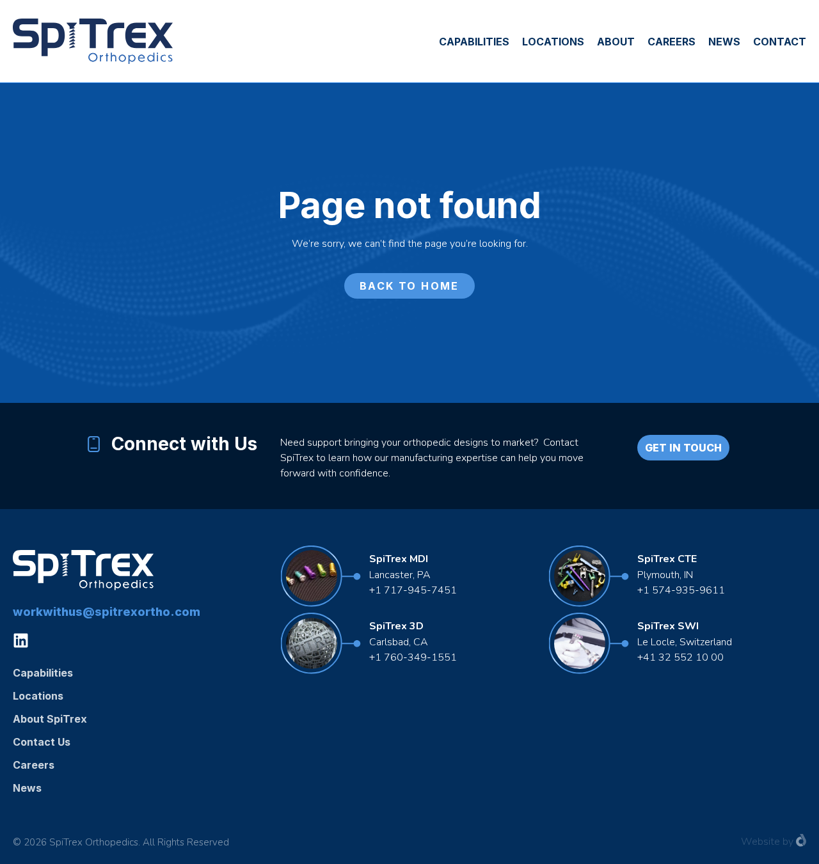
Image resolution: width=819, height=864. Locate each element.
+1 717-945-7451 (413, 590)
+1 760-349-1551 (413, 657)
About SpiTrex (50, 719)
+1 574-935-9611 (682, 590)
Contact (779, 41)
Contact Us (41, 742)
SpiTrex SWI (668, 626)
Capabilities (474, 41)
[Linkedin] (21, 640)
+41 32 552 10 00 (680, 657)
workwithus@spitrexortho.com (106, 611)
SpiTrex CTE (667, 559)
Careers (672, 41)
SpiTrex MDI (398, 559)
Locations (553, 41)
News (724, 41)
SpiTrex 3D (396, 626)
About (616, 41)
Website (760, 842)
